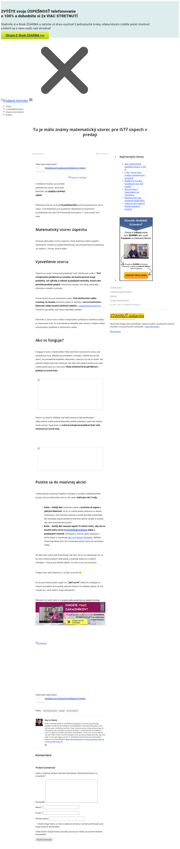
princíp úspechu (72, 711)
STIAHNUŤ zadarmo (127, 315)
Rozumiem (115, 331)
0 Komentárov (104, 154)
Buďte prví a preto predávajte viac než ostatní (134, 183)
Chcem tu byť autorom (15, 112)
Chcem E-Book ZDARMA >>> (25, 35)
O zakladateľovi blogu (14, 109)
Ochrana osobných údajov (121, 291)
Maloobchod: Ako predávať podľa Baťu (135, 199)
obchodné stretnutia (50, 711)
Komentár (40, 802)
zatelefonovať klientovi (90, 305)
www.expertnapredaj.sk (74, 739)
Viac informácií (152, 326)
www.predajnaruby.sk (54, 741)
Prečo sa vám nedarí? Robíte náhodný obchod (135, 206)
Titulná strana (116, 287)
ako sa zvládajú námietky (80, 537)
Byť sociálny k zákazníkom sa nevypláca (132, 192)
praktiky (62, 711)
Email (39, 812)
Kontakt (9, 115)
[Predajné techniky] (15, 100)
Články (9, 106)
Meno (39, 807)
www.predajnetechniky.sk (94, 739)
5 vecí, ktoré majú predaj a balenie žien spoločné (135, 175)
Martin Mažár (39, 154)
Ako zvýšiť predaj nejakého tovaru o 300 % (135, 166)
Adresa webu (42, 818)
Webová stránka (46, 745)
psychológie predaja (76, 529)
